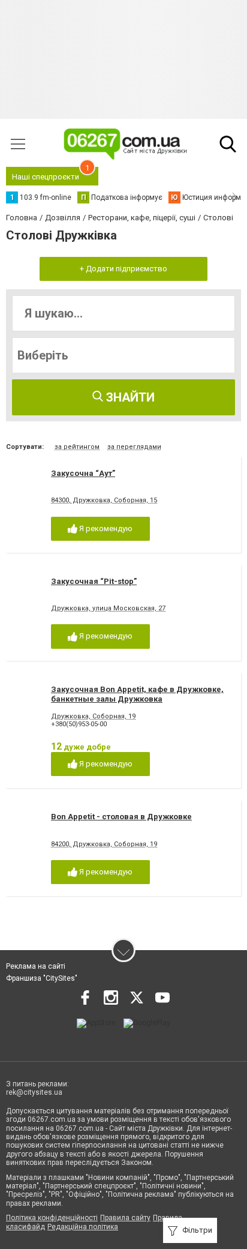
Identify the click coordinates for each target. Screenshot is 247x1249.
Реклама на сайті (35, 966)
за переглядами (134, 447)
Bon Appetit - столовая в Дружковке (121, 816)
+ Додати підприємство (123, 268)
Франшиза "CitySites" (41, 978)
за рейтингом (77, 447)
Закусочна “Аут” (83, 473)
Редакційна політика (82, 1227)
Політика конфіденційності (52, 1218)
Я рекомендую (104, 528)
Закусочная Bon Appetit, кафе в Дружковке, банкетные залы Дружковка (137, 694)
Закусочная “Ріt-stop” (94, 581)
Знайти (129, 397)
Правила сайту (125, 1218)
